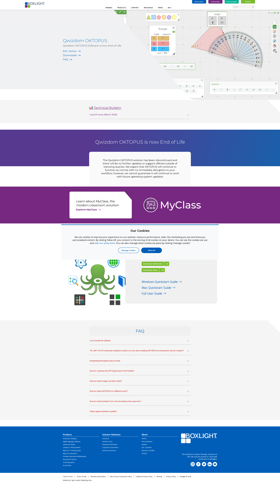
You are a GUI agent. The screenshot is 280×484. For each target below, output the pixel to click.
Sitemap (159, 476)
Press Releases (147, 441)
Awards (144, 444)
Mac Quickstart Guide (156, 288)
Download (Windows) (152, 263)
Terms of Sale (82, 476)
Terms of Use (68, 476)
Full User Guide (152, 293)
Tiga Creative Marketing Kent (81, 480)
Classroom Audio (69, 444)
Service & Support (231, 2)
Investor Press (107, 441)
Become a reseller (148, 450)
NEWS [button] (160, 7)
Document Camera (69, 459)
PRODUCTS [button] (121, 7)
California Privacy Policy (144, 476)
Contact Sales (215, 2)
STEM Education (68, 462)
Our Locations (147, 447)
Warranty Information (98, 476)
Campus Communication (71, 447)
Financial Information (109, 444)
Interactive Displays (70, 438)
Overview (105, 438)
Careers (144, 453)
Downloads (70, 55)
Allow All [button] (151, 250)
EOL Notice (70, 51)
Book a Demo (199, 2)
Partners (248, 2)
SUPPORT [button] (135, 7)
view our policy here (104, 243)
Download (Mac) (150, 270)
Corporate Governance (110, 447)
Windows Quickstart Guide (160, 282)
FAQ (65, 59)
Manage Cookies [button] (129, 250)
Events (144, 438)
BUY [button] (169, 7)
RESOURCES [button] (148, 7)
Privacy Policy (171, 476)
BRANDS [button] (109, 7)
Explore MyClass (86, 209)
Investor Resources (109, 450)
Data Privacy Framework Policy (121, 476)
